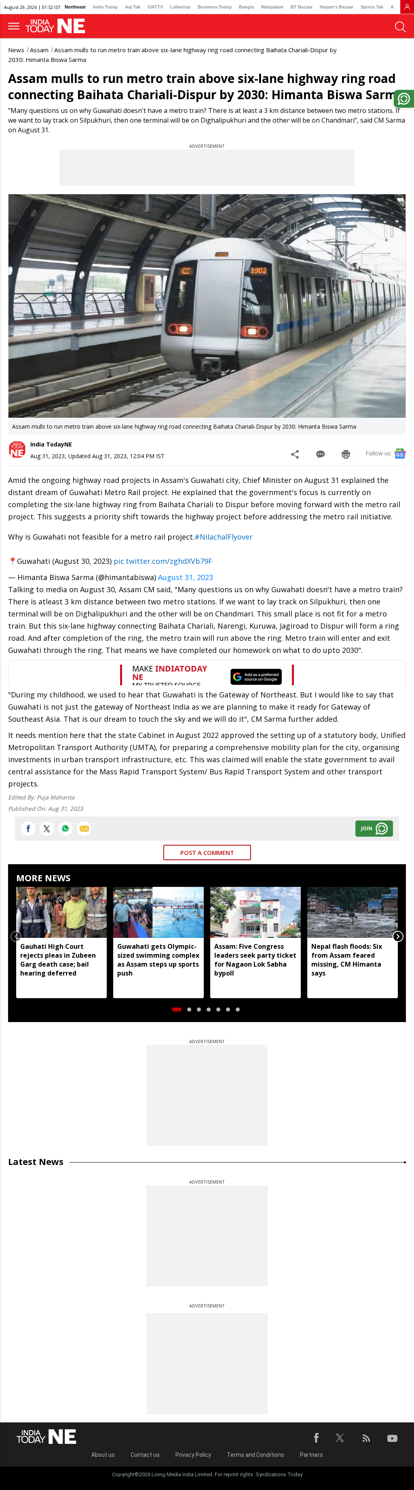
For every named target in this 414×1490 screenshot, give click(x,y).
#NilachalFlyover (223, 537)
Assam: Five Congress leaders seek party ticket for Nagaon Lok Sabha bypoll (255, 960)
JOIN (366, 828)
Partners (311, 1455)
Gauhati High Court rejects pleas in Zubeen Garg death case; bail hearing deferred (58, 960)
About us (103, 1455)
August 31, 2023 (185, 577)
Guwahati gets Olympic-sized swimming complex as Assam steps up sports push (158, 960)
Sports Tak (372, 6)
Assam (39, 50)
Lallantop (180, 6)
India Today (105, 6)
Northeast (75, 6)
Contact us (145, 1455)
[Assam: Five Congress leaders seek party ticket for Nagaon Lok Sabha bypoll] (255, 912)
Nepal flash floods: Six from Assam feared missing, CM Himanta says (346, 960)
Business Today (215, 6)
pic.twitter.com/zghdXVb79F (163, 561)
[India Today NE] (57, 26)
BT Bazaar (302, 6)
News (16, 50)
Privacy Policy (193, 1455)
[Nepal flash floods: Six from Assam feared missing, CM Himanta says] (352, 912)
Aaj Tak (132, 6)
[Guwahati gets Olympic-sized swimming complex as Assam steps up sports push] (158, 912)
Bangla (246, 6)
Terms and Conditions (255, 1455)
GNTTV (155, 6)
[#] (65, 828)
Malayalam (272, 6)
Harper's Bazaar (336, 6)
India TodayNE (51, 444)
